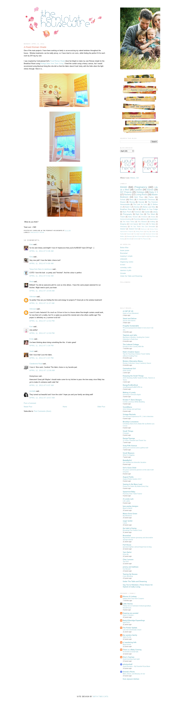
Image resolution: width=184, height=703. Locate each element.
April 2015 (126, 622)
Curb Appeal (133, 224)
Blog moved (127, 644)
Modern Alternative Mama (133, 361)
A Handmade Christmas (146, 199)
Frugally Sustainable (131, 326)
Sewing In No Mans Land (132, 484)
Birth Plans (138, 197)
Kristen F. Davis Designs (132, 400)
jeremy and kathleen (130, 567)
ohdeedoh (123, 259)
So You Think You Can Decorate (143, 226)
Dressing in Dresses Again (132, 394)
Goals (141, 234)
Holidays (140, 192)
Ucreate (123, 273)
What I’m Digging (128, 455)
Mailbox (122, 236)
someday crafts (125, 267)
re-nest (122, 265)
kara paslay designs (130, 506)
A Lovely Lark (128, 499)
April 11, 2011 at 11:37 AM (42, 303)
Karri (31, 326)
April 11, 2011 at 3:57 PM (41, 358)
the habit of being (129, 528)
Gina (31, 257)
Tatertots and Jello (130, 335)
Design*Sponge (129, 438)
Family (122, 234)
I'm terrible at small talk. (131, 652)
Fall (137, 209)
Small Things (128, 431)
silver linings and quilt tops (132, 409)
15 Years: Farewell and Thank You (134, 440)
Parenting (137, 219)
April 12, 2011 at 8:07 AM (41, 385)
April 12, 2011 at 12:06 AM (42, 370)
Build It (128, 207)
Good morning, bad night (131, 659)
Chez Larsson (128, 559)
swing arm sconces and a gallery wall (135, 448)
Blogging (123, 224)
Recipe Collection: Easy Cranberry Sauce (137, 363)
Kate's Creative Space (131, 352)
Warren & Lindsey (130, 596)
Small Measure (128, 453)
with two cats (100, 696)
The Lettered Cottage (131, 344)
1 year (125, 523)
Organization (153, 219)
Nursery (127, 194)
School (122, 199)
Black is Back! (127, 508)
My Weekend (127, 516)
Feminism (137, 212)
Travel (122, 217)
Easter (154, 231)
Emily (31, 339)
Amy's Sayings (128, 657)
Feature (129, 234)
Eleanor (123, 202)
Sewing (122, 238)
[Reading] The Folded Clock (132, 530)
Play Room (152, 236)
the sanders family (130, 635)
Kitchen (137, 207)
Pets (145, 236)
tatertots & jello (125, 270)
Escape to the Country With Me (133, 346)
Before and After (149, 207)
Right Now (139, 214)
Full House (127, 545)
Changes (126, 433)
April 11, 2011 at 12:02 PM (42, 321)
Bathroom (144, 229)
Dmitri (123, 187)
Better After (124, 248)
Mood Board (138, 236)
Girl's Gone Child (129, 468)
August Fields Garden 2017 (132, 479)
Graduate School (151, 234)
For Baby (152, 224)
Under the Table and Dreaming (131, 276)
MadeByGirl (127, 460)
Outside (141, 202)
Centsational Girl (129, 368)
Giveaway (123, 226)
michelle (32, 391)
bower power (124, 250)
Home (65, 407)
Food (135, 234)
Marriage (129, 236)
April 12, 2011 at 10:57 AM (42, 398)
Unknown (32, 297)
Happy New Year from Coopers (133, 598)
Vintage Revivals (129, 414)
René (31, 281)
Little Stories (128, 604)
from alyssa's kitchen (131, 679)
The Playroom (144, 238)
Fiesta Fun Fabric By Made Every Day (135, 486)
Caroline (138, 190)
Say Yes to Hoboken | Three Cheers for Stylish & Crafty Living (138, 586)
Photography (127, 214)
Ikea (144, 219)
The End (126, 561)
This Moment (142, 221)
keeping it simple (126, 256)
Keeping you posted (130, 613)
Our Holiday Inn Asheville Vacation (134, 462)
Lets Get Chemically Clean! (132, 630)
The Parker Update (130, 628)
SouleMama (127, 407)
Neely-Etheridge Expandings (134, 620)
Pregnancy (140, 187)
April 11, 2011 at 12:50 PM (42, 333)
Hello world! (127, 370)
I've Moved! (126, 569)
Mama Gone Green (130, 514)
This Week (151, 214)
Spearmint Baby (129, 492)
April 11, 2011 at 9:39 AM (41, 251)
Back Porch (127, 212)
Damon (150, 190)
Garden (147, 212)
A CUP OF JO (128, 311)
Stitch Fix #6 (127, 637)
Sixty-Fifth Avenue (130, 446)
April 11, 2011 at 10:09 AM (42, 291)
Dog (147, 231)
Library (155, 212)
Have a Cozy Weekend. (131, 313)
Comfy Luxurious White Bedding (134, 402)
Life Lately (126, 501)
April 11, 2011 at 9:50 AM (41, 263)
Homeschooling (125, 219)
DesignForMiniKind (130, 385)
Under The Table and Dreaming (135, 581)
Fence (143, 224)
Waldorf (122, 229)
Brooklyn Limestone (130, 422)
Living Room (141, 194)
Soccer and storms (129, 320)
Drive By (126, 554)
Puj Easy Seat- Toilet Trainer (132, 494)
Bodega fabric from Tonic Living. (52, 63)
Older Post (101, 407)
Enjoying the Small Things (133, 376)
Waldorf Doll (133, 229)
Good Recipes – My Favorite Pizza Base (136, 666)
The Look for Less (140, 204)
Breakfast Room (126, 209)
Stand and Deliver (130, 318)
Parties (151, 197)
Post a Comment (30, 403)
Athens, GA (134, 178)
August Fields (128, 477)
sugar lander (128, 521)
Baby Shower (133, 217)
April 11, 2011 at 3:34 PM (41, 346)
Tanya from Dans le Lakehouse (40, 269)
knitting (152, 221)
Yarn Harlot (127, 552)
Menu (132, 199)
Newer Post (28, 407)
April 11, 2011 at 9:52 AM (41, 276)
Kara (31, 244)
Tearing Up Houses (130, 574)
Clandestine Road (35, 364)
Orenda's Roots (129, 672)
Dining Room (140, 231)
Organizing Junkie (126, 262)
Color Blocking (128, 576)
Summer (135, 238)
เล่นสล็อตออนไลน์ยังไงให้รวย (132, 387)
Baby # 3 (153, 192)
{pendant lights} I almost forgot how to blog (137, 547)
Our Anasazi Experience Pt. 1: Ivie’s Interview (138, 416)
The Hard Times (128, 221)
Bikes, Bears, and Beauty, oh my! (134, 674)
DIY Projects (126, 192)
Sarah (31, 351)
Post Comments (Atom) (42, 411)
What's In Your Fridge (149, 209)
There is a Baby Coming (132, 650)
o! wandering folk (129, 642)
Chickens (144, 217)
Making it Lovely (129, 392)
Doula (153, 217)
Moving (132, 202)
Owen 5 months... (129, 615)
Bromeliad (123, 253)
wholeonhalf (127, 664)
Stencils (129, 238)
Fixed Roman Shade (57, 61)
